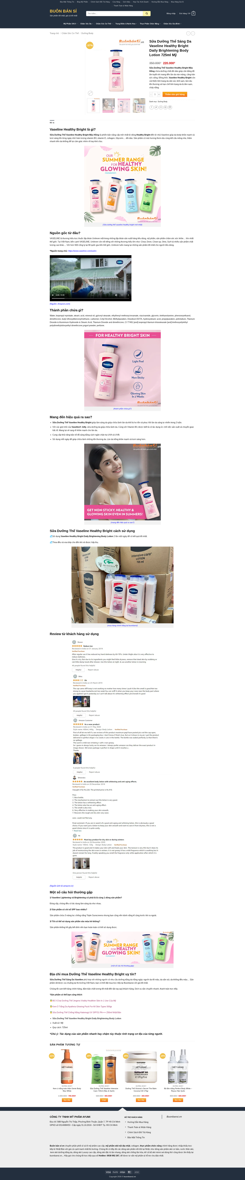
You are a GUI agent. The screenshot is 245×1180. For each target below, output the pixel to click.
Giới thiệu (126, 2)
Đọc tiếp (67, 1100)
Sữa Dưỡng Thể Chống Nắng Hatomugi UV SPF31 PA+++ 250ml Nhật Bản (86, 1012)
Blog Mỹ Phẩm (82, 2)
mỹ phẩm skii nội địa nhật (118, 1146)
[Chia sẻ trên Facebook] (152, 107)
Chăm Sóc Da (85, 24)
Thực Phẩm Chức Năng (149, 24)
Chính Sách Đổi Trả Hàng (100, 2)
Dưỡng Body (87, 33)
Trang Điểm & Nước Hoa (125, 24)
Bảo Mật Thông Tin (67, 2)
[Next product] (188, 33)
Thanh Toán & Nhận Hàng (123, 6)
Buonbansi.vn (174, 1116)
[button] (171, 13)
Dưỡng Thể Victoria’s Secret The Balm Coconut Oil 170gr (141, 1089)
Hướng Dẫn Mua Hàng (159, 2)
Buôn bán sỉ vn (57, 1146)
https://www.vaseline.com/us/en (82, 251)
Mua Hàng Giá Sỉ (177, 2)
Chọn (104, 1100)
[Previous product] (193, 33)
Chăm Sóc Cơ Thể (103, 24)
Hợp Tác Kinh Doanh (141, 2)
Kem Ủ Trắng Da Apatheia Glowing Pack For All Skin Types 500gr (82, 1006)
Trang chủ (54, 33)
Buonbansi (129, 983)
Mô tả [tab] (52, 123)
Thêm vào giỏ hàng (175, 94)
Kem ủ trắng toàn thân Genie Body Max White (67, 1089)
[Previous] (91, 67)
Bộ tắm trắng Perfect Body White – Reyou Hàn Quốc (178, 1089)
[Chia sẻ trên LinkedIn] (170, 107)
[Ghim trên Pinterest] (165, 107)
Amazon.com (63, 304)
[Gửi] (147, 13)
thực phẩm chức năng (151, 1146)
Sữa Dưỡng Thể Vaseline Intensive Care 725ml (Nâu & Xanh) (104, 1089)
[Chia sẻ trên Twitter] (156, 107)
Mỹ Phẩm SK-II (70, 24)
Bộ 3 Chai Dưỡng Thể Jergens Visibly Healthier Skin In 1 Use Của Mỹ (84, 1001)
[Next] (141, 67)
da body (178, 135)
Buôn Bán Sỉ (63, 11)
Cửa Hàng (116, 2)
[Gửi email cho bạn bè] (161, 107)
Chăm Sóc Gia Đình (172, 24)
